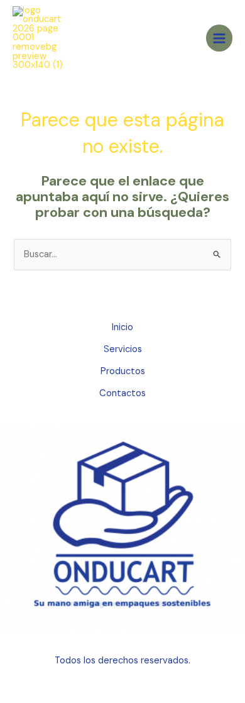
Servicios (123, 349)
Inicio (122, 327)
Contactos (122, 393)
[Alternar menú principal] (219, 38)
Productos (123, 371)
